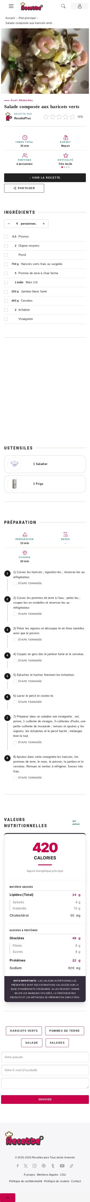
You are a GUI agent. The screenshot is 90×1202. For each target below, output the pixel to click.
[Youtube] (62, 1166)
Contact (76, 1181)
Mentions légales (47, 1174)
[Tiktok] (71, 1166)
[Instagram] (34, 1165)
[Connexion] (79, 6)
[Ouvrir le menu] (11, 5)
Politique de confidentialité (25, 1181)
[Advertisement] (45, 391)
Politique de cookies (56, 1181)
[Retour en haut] (7, 1197)
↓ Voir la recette (45, 177)
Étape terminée (30, 583)
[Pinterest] (43, 1165)
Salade (31, 1043)
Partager (26, 188)
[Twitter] (25, 1166)
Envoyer (45, 1099)
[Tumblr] (52, 1165)
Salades (57, 1043)
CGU (63, 1174)
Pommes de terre (64, 1031)
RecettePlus (22, 118)
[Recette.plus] (34, 7)
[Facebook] (17, 1166)
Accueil (10, 18)
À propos (29, 1174)
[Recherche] (63, 6)
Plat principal (27, 18)
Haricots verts (24, 1031)
